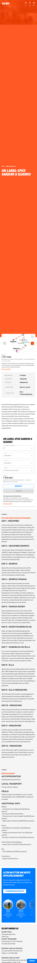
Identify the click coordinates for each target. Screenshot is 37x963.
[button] (18, 448)
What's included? (6, 369)
